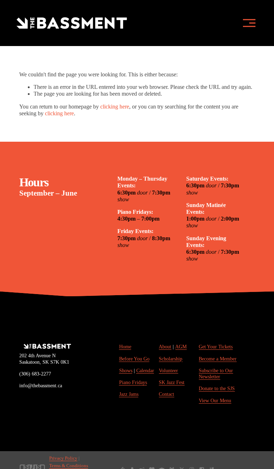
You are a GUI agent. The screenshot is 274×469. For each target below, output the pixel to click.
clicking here (114, 107)
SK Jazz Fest (171, 382)
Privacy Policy (63, 458)
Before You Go (134, 359)
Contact (166, 394)
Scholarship (170, 359)
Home (125, 346)
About (165, 346)
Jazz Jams (128, 394)
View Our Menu (215, 400)
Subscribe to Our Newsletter (216, 373)
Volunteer (168, 370)
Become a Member (218, 359)
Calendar (145, 370)
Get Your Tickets (216, 346)
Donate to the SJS (217, 388)
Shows (125, 370)
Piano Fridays (133, 382)
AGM (181, 346)
